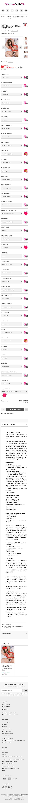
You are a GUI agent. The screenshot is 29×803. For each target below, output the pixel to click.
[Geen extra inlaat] (26, 241)
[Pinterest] (11, 787)
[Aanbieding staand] (26, 343)
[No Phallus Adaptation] (26, 266)
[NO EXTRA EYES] (26, 130)
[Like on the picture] (26, 164)
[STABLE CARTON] (26, 385)
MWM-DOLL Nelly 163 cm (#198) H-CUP (7, 666)
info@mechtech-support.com (12, 714)
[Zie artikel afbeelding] (26, 181)
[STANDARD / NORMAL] (26, 334)
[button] (26, 38)
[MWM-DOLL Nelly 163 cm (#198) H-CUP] (7, 654)
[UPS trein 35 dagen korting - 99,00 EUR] (4, 397)
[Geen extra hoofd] (26, 104)
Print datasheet (7, 624)
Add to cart (15, 409)
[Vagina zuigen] (26, 249)
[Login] (12, 10)
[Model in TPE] (26, 317)
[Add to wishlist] (26, 409)
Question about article (7, 413)
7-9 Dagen (10, 61)
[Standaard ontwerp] (26, 113)
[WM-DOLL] (25, 24)
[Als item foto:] (26, 232)
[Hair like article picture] (26, 147)
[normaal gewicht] (26, 87)
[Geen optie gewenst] (26, 190)
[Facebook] (3, 787)
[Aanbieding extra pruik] (26, 156)
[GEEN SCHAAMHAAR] (26, 275)
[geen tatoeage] (26, 368)
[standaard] (26, 258)
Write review (14, 30)
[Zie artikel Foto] (26, 96)
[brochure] (16, 10)
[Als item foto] (26, 121)
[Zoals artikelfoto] (26, 300)
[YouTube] (9, 787)
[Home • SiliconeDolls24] (14, 7)
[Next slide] (20, 47)
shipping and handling (14, 794)
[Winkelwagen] (21, 10)
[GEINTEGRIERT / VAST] (26, 224)
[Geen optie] (26, 360)
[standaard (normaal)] (26, 309)
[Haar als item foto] (26, 139)
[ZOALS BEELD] (26, 79)
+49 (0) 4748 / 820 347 (10, 713)
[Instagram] (6, 787)
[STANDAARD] (26, 351)
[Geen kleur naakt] (26, 283)
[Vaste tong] (26, 173)
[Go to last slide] (4, 47)
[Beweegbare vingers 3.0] (26, 215)
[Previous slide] (4, 661)
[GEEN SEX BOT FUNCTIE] (26, 292)
